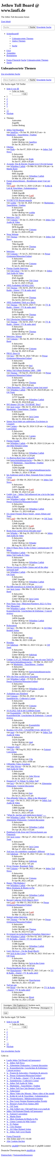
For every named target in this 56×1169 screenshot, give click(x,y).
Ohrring (10, 147)
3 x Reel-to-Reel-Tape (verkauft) (21, 458)
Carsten (13, 426)
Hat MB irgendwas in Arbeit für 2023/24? (25, 587)
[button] (13, 89)
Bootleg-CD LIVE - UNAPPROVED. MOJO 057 (28, 730)
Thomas (13, 237)
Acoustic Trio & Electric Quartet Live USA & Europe (30, 164)
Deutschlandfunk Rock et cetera (20, 968)
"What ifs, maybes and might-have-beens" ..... (26, 815)
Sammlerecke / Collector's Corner (21, 698)
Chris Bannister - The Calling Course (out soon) (27, 387)
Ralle (12, 149)
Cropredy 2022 (13, 747)
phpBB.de (31, 1150)
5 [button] (7, 106)
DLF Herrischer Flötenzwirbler (20, 319)
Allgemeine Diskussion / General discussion (29, 784)
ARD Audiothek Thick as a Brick (21, 302)
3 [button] (7, 101)
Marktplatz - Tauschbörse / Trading (22, 135)
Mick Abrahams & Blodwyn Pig (20, 888)
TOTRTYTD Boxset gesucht (19, 200)
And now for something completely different (26, 851)
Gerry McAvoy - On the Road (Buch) (23, 951)
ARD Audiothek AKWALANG (20, 285)
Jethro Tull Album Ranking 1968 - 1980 (24, 370)
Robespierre (12, 625)
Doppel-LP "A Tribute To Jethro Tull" (23, 781)
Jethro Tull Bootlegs (15, 130)
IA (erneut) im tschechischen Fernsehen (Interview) (28, 934)
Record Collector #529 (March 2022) (22, 900)
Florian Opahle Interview (17, 268)
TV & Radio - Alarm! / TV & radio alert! (28, 289)
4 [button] (7, 104)
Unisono (14, 220)
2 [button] (7, 99)
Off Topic (11, 392)
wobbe (13, 203)
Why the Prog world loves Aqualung (22, 676)
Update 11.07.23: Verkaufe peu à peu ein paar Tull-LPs (30, 659)
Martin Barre (12, 169)
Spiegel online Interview (17, 917)
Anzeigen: (8, 1005)
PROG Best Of (13, 353)
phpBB (15, 1146)
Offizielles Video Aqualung (18, 764)
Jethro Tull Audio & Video (18, 555)
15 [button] (8, 111)
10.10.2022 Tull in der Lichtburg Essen (23, 710)
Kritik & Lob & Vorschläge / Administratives (29, 187)
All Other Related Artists (17, 446)
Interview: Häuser (14, 336)
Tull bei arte (12, 985)
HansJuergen (15, 970)
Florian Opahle (13, 441)
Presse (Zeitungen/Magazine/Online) (28, 255)
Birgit (12, 987)
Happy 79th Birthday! (16, 883)
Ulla (12, 749)
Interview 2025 (13, 217)
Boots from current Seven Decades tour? (24, 531)
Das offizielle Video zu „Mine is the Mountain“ (27, 798)
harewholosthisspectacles (21, 460)
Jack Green (15, 407)
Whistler (14, 533)
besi (12, 356)
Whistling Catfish (17, 166)
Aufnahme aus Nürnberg (17, 693)
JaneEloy (14, 132)
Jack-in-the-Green (18, 953)
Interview (11, 251)
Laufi (12, 186)
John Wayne (15, 766)
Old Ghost (14, 271)
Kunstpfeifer (15, 713)
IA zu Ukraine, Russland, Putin (20, 866)
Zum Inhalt (6, 21)
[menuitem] (22, 38)
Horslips (10, 642)
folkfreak (14, 645)
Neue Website (12, 234)
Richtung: (35, 1008)
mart (12, 732)
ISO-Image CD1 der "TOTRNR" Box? (24, 404)
